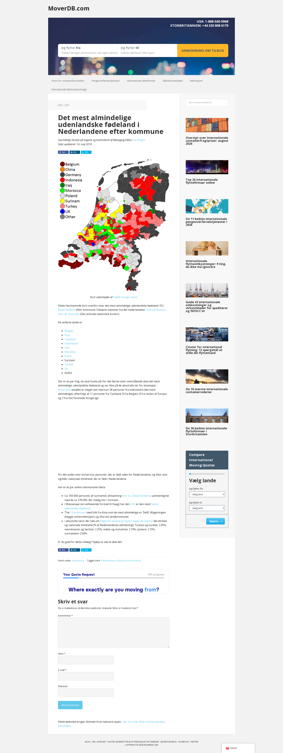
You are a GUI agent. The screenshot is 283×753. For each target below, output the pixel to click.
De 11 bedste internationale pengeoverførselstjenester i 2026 (206, 222)
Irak (67, 347)
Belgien (69, 331)
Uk (66, 368)
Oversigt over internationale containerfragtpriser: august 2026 (207, 141)
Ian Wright (139, 140)
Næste (214, 521)
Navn (62, 653)
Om (93, 741)
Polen (68, 356)
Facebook (183, 741)
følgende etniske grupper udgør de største (126, 521)
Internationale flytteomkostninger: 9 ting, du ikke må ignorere (206, 264)
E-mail (62, 670)
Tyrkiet (69, 364)
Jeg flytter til (195, 502)
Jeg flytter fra (196, 488)
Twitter (194, 741)
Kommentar (65, 615)
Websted (62, 686)
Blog (87, 741)
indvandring (78, 560)
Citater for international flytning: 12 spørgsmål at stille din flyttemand (204, 350)
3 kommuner (78, 512)
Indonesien (71, 343)
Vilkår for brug (168, 741)
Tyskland (70, 339)
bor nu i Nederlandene (136, 496)
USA (132, 504)
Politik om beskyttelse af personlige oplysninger (133, 741)
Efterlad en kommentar (128, 560)
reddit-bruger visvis (125, 297)
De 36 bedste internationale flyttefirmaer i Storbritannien (206, 431)
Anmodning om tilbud (203, 50)
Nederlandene (66, 310)
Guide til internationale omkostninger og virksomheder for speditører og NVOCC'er (207, 306)
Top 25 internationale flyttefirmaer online (202, 181)
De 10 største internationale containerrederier (207, 390)
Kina (67, 335)
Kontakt (101, 741)
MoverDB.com (68, 8)
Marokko (70, 352)
